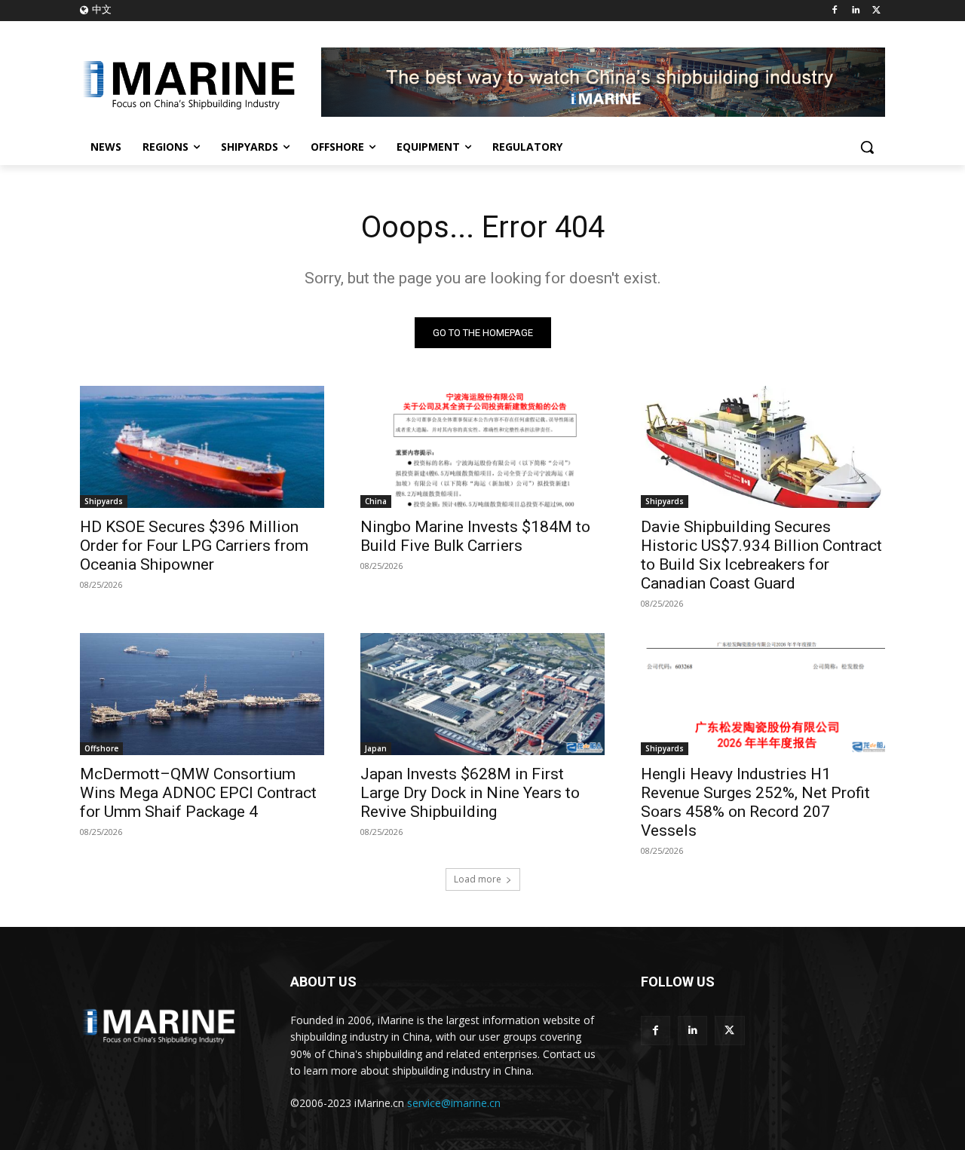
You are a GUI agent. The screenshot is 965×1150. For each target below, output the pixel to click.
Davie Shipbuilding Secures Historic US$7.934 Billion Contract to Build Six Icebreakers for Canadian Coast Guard (761, 555)
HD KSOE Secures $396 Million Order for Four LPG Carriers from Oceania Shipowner (194, 545)
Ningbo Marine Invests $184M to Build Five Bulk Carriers (475, 536)
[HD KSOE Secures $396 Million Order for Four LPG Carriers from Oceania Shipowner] (202, 447)
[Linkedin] (855, 11)
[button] (867, 147)
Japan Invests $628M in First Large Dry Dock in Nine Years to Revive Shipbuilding (470, 793)
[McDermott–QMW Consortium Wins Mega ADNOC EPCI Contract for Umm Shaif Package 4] (202, 694)
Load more (477, 879)
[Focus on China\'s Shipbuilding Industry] (200, 82)
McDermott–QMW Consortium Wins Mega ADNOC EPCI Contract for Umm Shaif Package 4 (198, 793)
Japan (376, 748)
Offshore (101, 748)
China (376, 501)
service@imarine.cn (454, 1103)
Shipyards (103, 501)
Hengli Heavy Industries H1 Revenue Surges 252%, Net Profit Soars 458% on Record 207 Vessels (755, 802)
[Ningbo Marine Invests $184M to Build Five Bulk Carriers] (482, 447)
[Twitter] (876, 11)
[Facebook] (835, 11)
